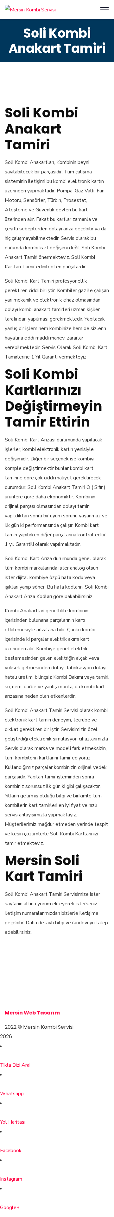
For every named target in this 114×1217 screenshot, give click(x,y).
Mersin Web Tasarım (32, 1012)
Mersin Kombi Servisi (32, 984)
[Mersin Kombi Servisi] (30, 9)
